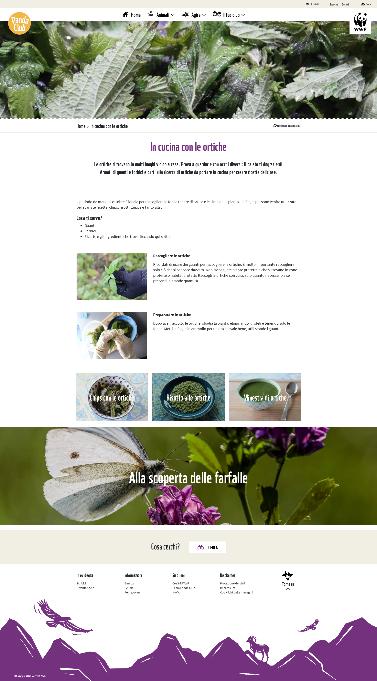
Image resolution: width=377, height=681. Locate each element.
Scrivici (81, 583)
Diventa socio (85, 588)
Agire (196, 14)
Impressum (227, 588)
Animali (162, 14)
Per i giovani (132, 592)
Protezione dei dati (232, 583)
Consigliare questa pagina (289, 125)
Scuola (129, 588)
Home (136, 14)
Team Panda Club (183, 588)
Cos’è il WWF (180, 583)
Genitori (129, 583)
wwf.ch (176, 592)
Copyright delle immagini (236, 592)
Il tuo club (231, 14)
